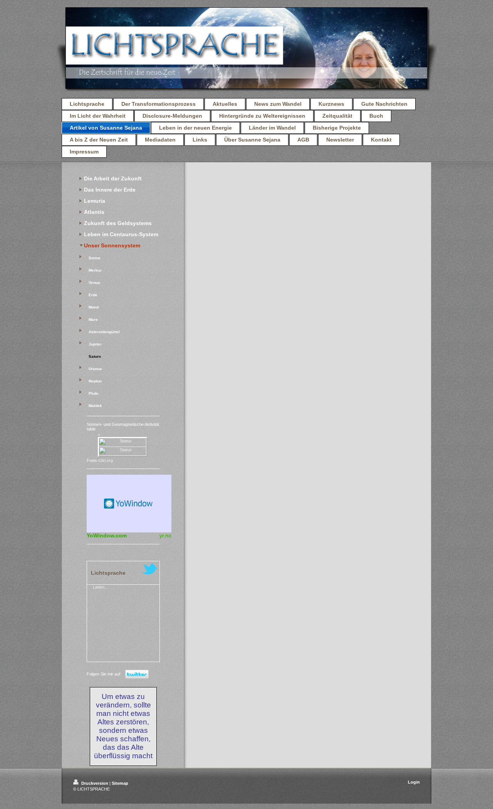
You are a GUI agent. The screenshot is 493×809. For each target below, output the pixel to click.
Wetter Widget (129, 503)
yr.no (165, 535)
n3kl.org (105, 460)
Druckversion (94, 783)
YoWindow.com (107, 535)
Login (414, 782)
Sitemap (120, 783)
